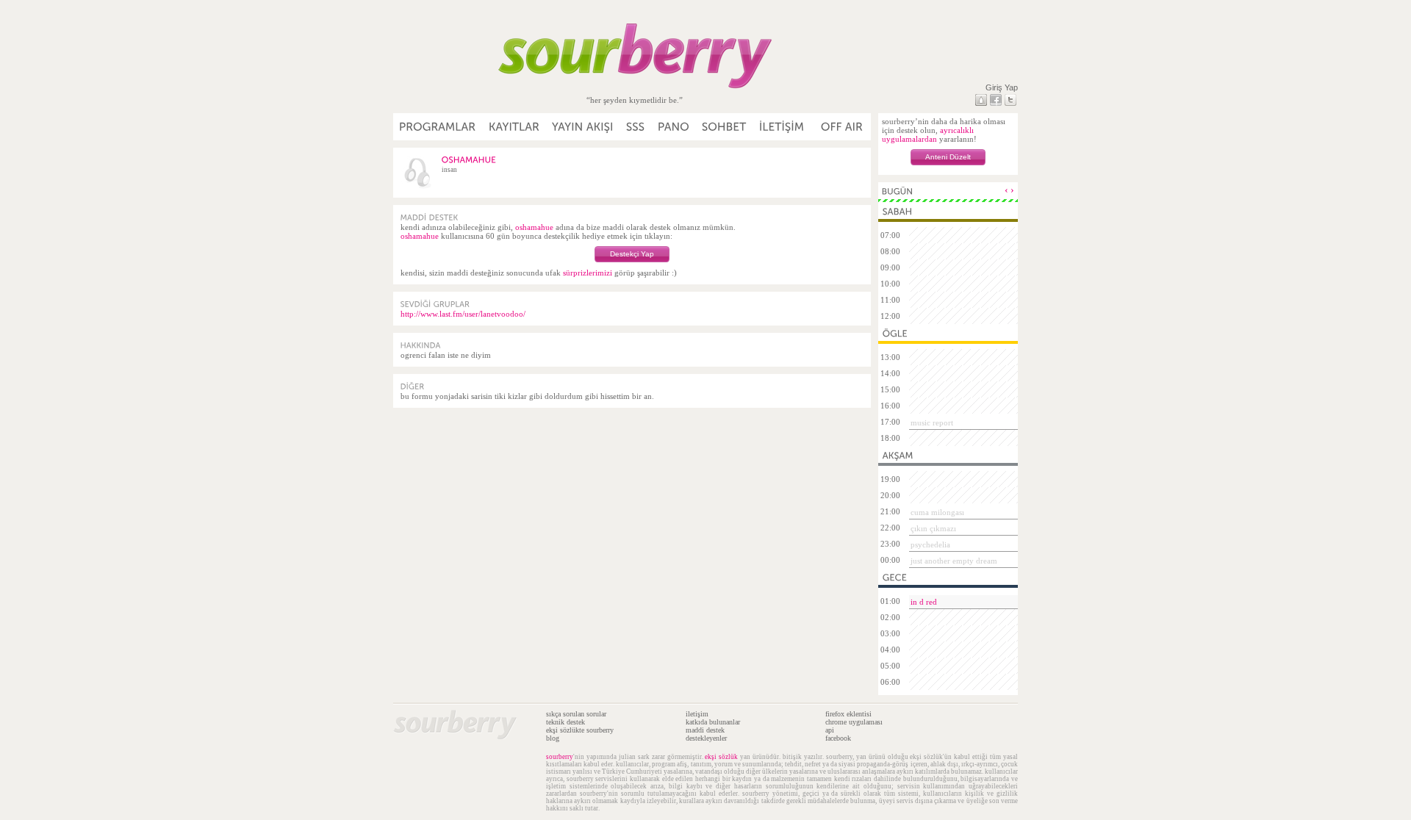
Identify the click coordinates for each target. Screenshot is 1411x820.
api (829, 730)
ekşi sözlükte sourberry (580, 730)
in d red (924, 601)
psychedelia (930, 544)
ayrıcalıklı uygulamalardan (928, 134)
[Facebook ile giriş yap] (995, 100)
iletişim (697, 714)
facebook (838, 738)
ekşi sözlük (721, 756)
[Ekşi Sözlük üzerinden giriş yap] (981, 100)
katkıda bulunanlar (713, 722)
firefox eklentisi (848, 714)
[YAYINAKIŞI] (583, 126)
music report (932, 422)
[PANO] (674, 126)
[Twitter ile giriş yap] (1010, 100)
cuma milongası (937, 512)
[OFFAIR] (841, 126)
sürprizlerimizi (587, 272)
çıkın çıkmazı (933, 528)
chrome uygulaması (854, 722)
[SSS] (636, 126)
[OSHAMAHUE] (469, 159)
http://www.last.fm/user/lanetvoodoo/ (463, 313)
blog (552, 738)
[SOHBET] (724, 126)
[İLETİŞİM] (782, 126)
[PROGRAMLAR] (438, 126)
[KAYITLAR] (514, 126)
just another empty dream (954, 560)
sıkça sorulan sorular (576, 714)
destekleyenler (706, 738)
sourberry (559, 756)
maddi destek (705, 730)
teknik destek (565, 722)
